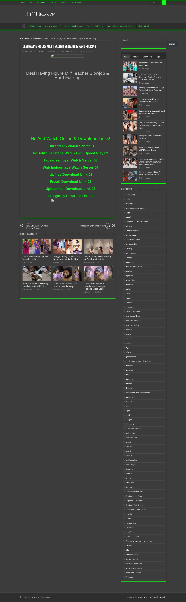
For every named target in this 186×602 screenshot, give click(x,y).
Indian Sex (130, 397)
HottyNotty (130, 370)
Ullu (127, 550)
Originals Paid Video (134, 496)
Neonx (128, 478)
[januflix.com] (39, 13)
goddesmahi (131, 357)
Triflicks (129, 546)
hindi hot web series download (138, 361)
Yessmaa (129, 577)
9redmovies (130, 204)
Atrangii (129, 258)
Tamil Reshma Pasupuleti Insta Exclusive (35, 257)
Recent (126, 57)
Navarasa (129, 469)
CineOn (129, 303)
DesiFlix (129, 330)
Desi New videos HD (53, 26)
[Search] (164, 2)
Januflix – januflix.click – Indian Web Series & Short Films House (23, 26)
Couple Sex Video (133, 312)
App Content (131, 253)
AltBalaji (129, 249)
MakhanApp (131, 433)
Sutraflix (129, 532)
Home (23, 3)
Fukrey (128, 352)
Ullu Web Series (132, 555)
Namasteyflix (131, 465)
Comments (147, 57)
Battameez (130, 262)
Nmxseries (130, 487)
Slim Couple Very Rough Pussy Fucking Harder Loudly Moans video (151, 125)
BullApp (129, 289)
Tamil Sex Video (132, 537)
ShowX (128, 519)
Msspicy (129, 456)
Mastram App (131, 438)
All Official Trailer (133, 240)
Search (125, 40)
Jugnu (128, 411)
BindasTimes (131, 280)
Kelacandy (130, 424)
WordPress (142, 597)
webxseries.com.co (134, 568)
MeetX (128, 442)
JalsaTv (129, 402)
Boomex (129, 285)
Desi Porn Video (132, 325)
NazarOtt (129, 474)
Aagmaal (129, 213)
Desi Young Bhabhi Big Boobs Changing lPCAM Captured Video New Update (151, 162)
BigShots (129, 276)
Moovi (128, 451)
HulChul (129, 384)
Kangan (129, 420)
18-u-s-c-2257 (75, 3)
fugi (127, 348)
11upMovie (130, 195)
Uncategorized (132, 559)
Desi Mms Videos (133, 316)
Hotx (127, 375)
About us (63, 3)
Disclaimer (40, 3)
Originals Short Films (134, 501)
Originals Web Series (95, 26)
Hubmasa (129, 379)
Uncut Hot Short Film (134, 564)
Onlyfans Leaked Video (74, 26)
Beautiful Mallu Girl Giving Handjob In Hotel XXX (36, 285)
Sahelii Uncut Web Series (136, 510)
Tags (158, 57)
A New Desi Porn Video (135, 208)
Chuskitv (129, 298)
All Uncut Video (35, 26)
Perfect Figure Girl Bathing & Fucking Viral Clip (97, 257)
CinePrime (130, 307)
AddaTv (129, 226)
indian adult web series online (138, 393)
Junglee (129, 415)
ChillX (128, 294)
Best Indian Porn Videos (38, 38)
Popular (136, 57)
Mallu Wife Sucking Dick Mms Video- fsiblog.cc (65, 285)
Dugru (128, 334)
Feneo (128, 339)
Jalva (127, 406)
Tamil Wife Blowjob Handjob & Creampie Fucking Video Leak (94, 286)
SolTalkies (130, 528)
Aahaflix (129, 217)
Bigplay (129, 271)
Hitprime (129, 366)
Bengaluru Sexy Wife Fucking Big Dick (95, 226)
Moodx (129, 447)
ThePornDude (144, 26)
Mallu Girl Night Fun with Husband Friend (36, 226)
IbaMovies (130, 388)
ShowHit (129, 514)
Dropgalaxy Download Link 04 (70, 196)
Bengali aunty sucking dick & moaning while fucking (66, 257)
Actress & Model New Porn (137, 222)
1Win (128, 199)
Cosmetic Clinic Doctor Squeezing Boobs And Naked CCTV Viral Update (151, 77)
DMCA (31, 3)
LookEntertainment (133, 429)
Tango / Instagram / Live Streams (121, 26)
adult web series (132, 231)
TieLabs (163, 597)
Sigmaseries (131, 523)
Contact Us (52, 3)
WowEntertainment (133, 573)
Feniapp (129, 343)
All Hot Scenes (131, 235)
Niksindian (130, 483)
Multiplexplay (131, 460)
